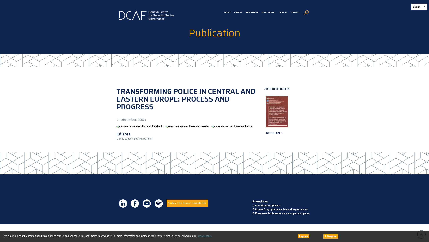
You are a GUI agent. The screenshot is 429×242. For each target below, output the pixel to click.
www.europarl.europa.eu (295, 213)
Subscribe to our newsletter (187, 203)
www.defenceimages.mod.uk (292, 209)
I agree (303, 236)
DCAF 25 (283, 12)
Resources (252, 12)
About (227, 12)
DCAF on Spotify (159, 203)
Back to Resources (277, 89)
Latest (238, 12)
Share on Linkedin (199, 126)
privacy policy (204, 236)
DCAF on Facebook (135, 203)
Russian (273, 133)
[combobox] (419, 7)
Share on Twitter (243, 126)
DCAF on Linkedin (123, 203)
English (416, 7)
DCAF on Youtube (147, 203)
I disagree (330, 236)
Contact (295, 12)
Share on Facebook (151, 126)
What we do (268, 12)
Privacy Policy (260, 201)
